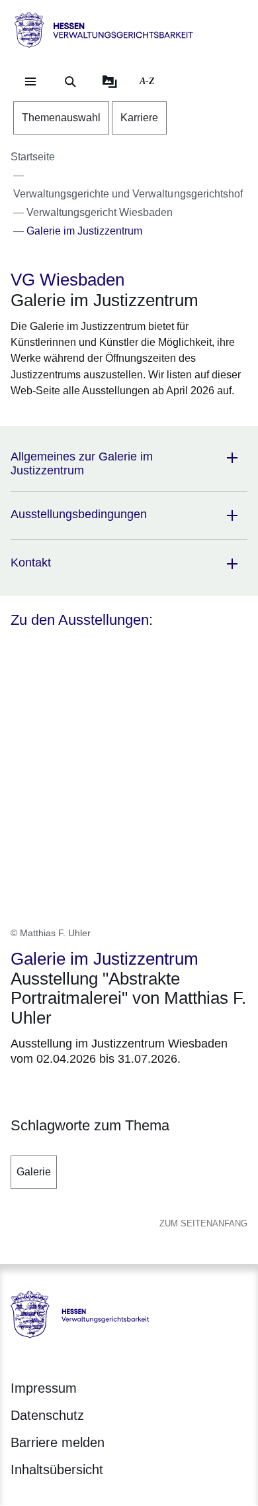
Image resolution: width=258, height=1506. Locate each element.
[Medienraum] (109, 81)
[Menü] (30, 81)
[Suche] (70, 81)
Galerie (34, 1171)
